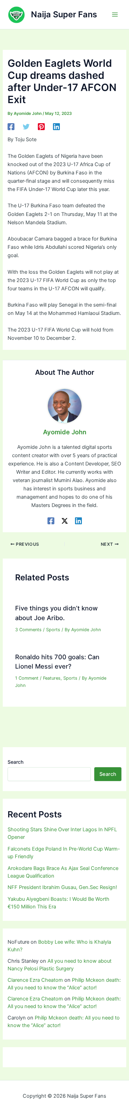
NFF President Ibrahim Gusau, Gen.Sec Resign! (62, 887)
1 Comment (27, 678)
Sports (53, 629)
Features (52, 678)
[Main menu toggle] (115, 14)
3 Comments (28, 629)
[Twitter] (26, 126)
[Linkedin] (56, 126)
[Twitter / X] (64, 520)
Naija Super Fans (64, 14)
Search (15, 762)
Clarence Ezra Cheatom (35, 980)
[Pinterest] (41, 126)
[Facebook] (11, 126)
